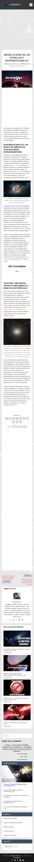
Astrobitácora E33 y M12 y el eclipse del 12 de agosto (16, 796)
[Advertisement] (17, 29)
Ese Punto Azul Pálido (10, 818)
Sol (28, 177)
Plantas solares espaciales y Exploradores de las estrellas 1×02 (14, 674)
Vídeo (12, 66)
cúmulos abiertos (8, 309)
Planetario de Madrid (9, 835)
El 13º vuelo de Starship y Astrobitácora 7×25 (15, 807)
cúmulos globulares (20, 309)
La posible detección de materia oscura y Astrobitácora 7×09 (16, 649)
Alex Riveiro (15, 64)
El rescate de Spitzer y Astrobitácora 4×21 (15, 723)
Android (5, 259)
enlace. (16, 405)
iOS (27, 257)
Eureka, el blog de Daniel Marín (12, 822)
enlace (21, 259)
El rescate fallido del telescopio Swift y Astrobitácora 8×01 (15, 785)
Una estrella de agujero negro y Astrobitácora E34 (13, 790)
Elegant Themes (15, 855)
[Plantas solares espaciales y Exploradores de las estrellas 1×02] (17, 663)
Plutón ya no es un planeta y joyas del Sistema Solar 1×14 (15, 698)
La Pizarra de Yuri (8, 831)
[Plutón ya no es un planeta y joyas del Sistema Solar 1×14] (17, 688)
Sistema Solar (14, 165)
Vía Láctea (18, 171)
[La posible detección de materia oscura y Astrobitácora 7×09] (17, 639)
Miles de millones (8, 827)
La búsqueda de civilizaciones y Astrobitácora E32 (12, 802)
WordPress (17, 857)
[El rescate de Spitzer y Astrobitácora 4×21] (17, 712)
